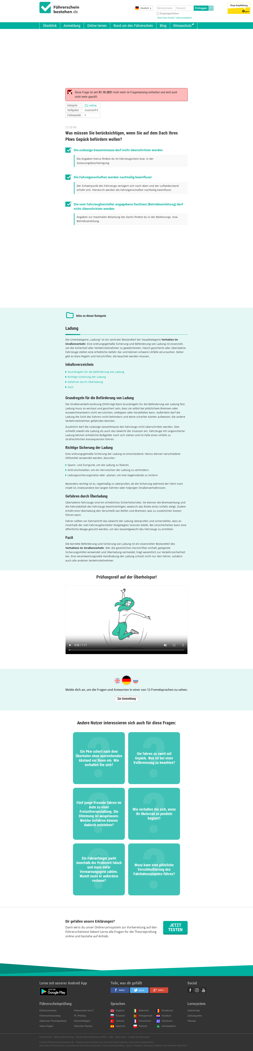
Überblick (50, 25)
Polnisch (143, 1026)
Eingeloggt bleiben (169, 13)
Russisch (120, 1015)
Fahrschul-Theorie (83, 1026)
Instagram (197, 990)
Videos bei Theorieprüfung (52, 1021)
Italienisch (144, 1010)
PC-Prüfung (80, 1015)
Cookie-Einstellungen (139, 1037)
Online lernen (97, 25)
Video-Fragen (46, 1026)
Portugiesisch (145, 1015)
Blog (163, 25)
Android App (193, 1010)
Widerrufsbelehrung (64, 1037)
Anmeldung (72, 25)
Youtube (203, 990)
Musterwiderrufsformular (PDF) (91, 1037)
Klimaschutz (182, 25)
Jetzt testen (175, 927)
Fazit (70, 387)
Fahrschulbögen (82, 1021)
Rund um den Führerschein (133, 25)
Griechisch (167, 1021)
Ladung (92, 105)
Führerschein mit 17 (84, 1010)
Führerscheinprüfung (50, 1015)
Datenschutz (45, 1037)
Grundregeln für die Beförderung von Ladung (96, 372)
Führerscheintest (47, 1010)
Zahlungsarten (194, 1015)
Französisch (145, 1021)
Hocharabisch (169, 1026)
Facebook (190, 990)
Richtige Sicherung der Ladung (87, 377)
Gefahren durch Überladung (85, 382)
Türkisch (120, 1021)
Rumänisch (167, 1010)
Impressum (120, 1037)
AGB (110, 1037)
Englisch (120, 1010)
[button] (120, 990)
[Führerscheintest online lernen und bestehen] (59, 7)
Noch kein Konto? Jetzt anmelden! (174, 18)
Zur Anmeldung (126, 698)
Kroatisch (166, 1015)
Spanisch (120, 1026)
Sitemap (191, 1021)
